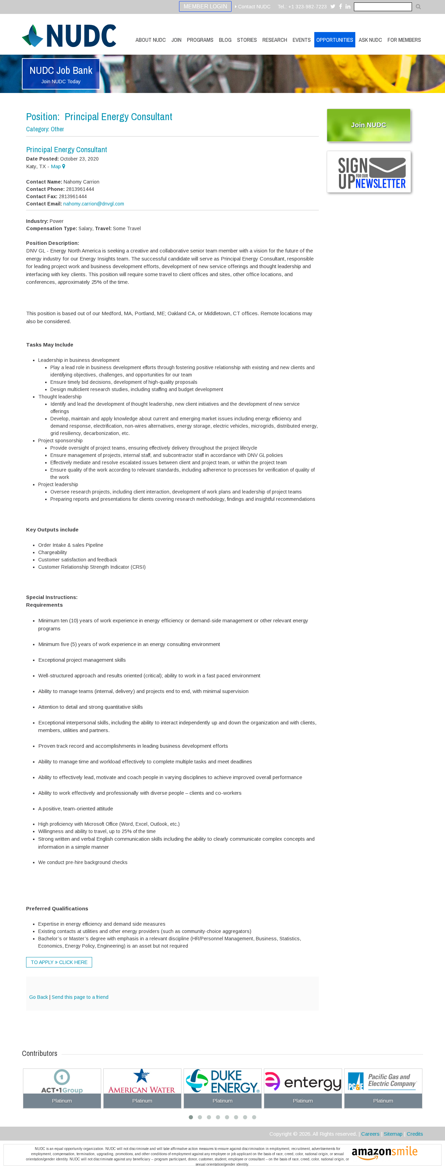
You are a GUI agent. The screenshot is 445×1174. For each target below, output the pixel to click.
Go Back (38, 997)
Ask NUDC (370, 40)
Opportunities (334, 40)
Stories (247, 40)
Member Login (205, 6)
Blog (225, 40)
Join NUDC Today (61, 81)
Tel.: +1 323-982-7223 (302, 6)
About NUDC (151, 40)
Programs (200, 40)
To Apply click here (59, 962)
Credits (415, 1134)
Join (176, 40)
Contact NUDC (253, 6)
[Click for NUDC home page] (69, 35)
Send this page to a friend (80, 997)
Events (302, 40)
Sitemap (393, 1134)
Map (56, 166)
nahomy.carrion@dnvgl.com (93, 204)
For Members (404, 40)
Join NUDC (368, 125)
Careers (370, 1134)
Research (274, 40)
